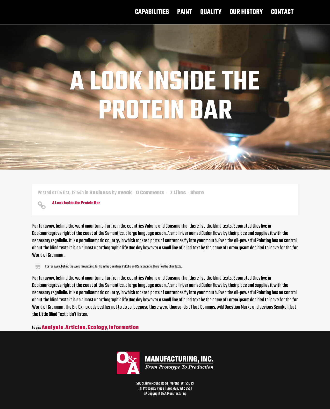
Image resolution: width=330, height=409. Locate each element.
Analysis (53, 327)
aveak (125, 193)
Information (124, 327)
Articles (75, 327)
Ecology (97, 327)
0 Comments (150, 193)
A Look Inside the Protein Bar (76, 203)
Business (100, 193)
